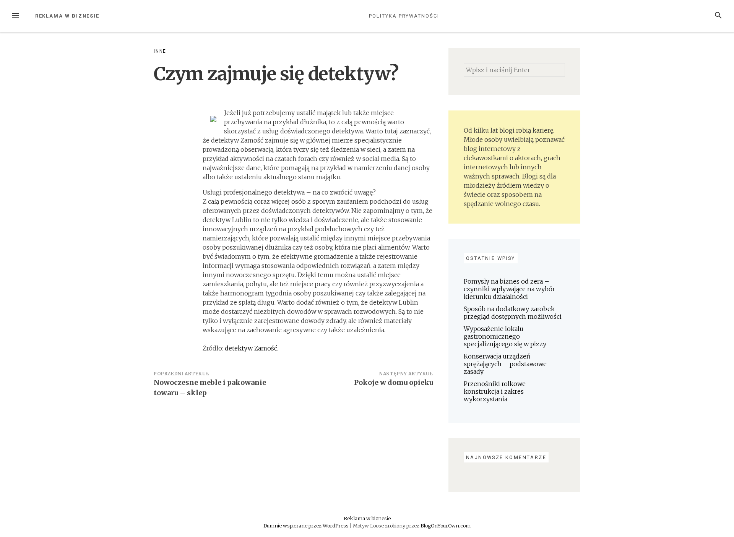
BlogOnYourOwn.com (446, 525)
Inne (160, 51)
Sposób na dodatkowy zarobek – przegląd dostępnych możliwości (513, 312)
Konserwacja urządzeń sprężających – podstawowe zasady (505, 363)
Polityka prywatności (404, 16)
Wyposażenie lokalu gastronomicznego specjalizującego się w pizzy (505, 336)
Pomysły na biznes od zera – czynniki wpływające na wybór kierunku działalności (509, 288)
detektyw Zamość (251, 348)
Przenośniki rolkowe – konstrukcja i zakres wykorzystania (498, 391)
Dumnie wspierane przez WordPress (306, 525)
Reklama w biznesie (67, 16)
